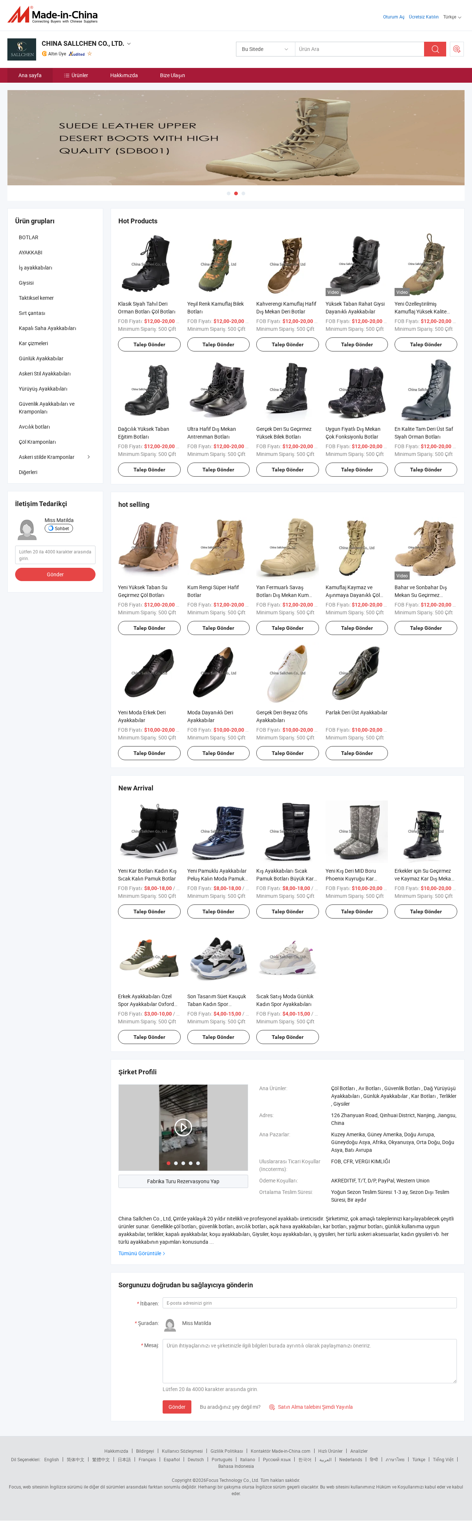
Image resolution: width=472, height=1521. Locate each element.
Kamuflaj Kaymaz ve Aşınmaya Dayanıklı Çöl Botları (353, 595)
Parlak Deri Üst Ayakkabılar (357, 712)
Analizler (359, 1451)
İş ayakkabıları (35, 267)
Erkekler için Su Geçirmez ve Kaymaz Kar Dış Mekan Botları (424, 878)
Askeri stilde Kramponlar (46, 456)
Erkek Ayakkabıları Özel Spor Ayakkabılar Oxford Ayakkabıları (146, 1004)
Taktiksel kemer (36, 297)
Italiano (247, 1459)
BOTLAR (28, 237)
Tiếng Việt (443, 1459)
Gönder (177, 1406)
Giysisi (26, 282)
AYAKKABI (30, 252)
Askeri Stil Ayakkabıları (45, 373)
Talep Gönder (149, 344)
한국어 (305, 1459)
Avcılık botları (34, 426)
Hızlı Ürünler (330, 1451)
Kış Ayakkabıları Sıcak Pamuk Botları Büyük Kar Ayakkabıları (285, 878)
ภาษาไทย (395, 1459)
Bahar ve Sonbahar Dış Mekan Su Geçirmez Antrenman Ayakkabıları (422, 595)
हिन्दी (374, 1459)
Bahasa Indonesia (236, 1466)
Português (222, 1459)
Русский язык (277, 1459)
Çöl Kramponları (37, 441)
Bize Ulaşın (172, 75)
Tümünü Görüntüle (139, 1253)
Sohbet (62, 528)
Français (147, 1459)
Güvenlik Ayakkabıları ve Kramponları (46, 407)
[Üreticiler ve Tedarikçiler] (54, 14)
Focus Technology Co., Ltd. (232, 1480)
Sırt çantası (32, 312)
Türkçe (418, 1459)
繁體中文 (101, 1459)
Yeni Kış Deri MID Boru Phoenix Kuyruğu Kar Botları (351, 878)
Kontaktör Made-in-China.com (280, 1451)
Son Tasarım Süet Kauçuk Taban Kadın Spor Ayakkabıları (216, 1004)
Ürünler (80, 75)
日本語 (124, 1459)
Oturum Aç (394, 17)
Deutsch (196, 1459)
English (51, 1459)
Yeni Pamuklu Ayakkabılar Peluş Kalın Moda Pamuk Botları (217, 878)
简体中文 (75, 1459)
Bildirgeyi (145, 1451)
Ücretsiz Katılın (424, 17)
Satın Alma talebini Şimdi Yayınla (311, 1406)
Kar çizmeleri (33, 343)
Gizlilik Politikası (227, 1451)
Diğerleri (28, 471)
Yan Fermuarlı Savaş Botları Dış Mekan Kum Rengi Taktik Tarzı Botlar (284, 595)
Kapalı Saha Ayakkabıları (47, 328)
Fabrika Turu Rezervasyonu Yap (183, 1181)
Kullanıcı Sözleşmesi (182, 1451)
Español (172, 1459)
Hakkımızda (124, 75)
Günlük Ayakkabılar (41, 358)
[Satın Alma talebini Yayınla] (457, 49)
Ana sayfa (30, 75)
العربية (325, 1459)
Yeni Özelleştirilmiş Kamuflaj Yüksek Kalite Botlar (421, 311)
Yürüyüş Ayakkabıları (43, 388)
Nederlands (350, 1459)
